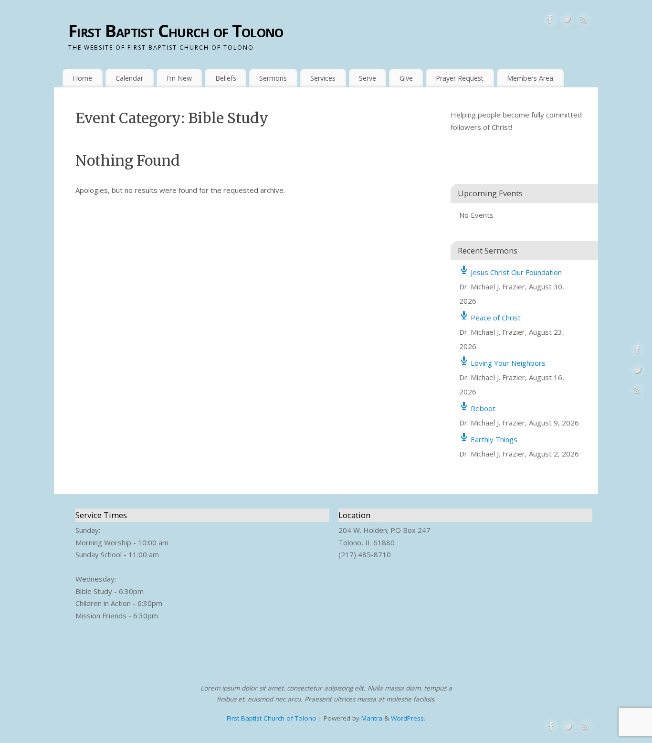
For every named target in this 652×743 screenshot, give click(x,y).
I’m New (179, 78)
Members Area (530, 78)
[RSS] (584, 21)
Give (406, 78)
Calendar (129, 78)
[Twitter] (567, 21)
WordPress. (408, 718)
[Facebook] (550, 21)
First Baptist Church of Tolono (175, 30)
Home (82, 78)
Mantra (371, 718)
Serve (367, 78)
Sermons (273, 78)
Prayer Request (460, 78)
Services (323, 78)
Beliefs (225, 78)
